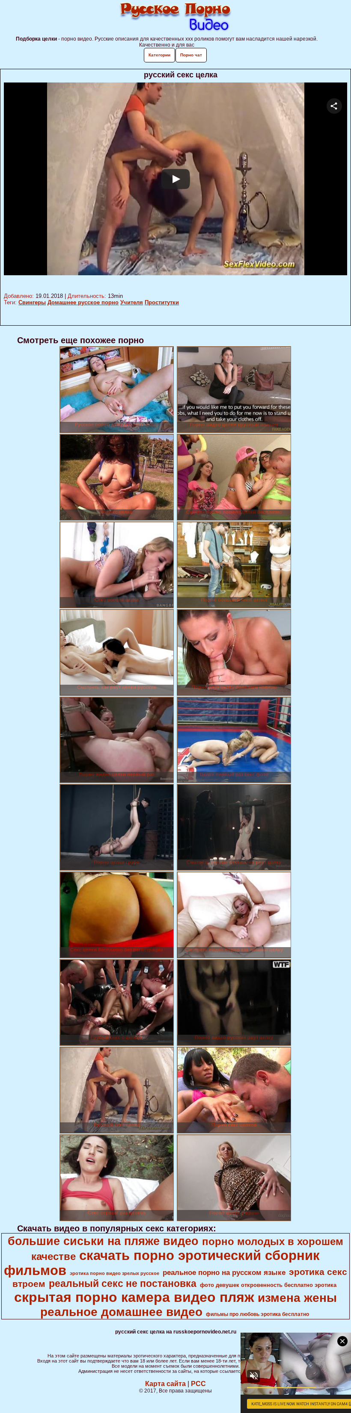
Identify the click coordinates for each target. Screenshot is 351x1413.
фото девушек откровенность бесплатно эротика (268, 1285)
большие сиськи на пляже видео (103, 1241)
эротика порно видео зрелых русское (114, 1273)
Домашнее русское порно (83, 302)
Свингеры (32, 302)
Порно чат (191, 55)
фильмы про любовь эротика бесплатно (257, 1314)
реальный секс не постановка (122, 1283)
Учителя (131, 302)
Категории (159, 55)
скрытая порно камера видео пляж (134, 1297)
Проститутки (162, 302)
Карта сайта (165, 1383)
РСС (198, 1383)
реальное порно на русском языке (224, 1272)
